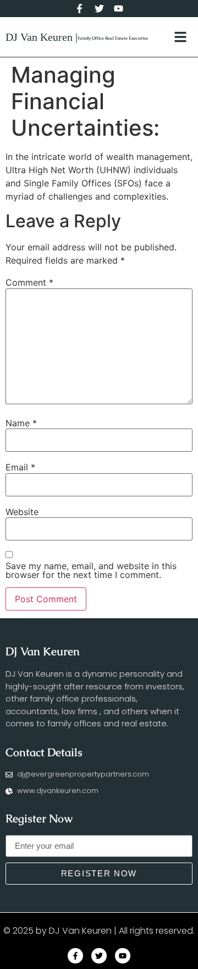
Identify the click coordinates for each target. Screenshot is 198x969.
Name (21, 423)
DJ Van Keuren (43, 651)
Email (20, 467)
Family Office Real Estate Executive (113, 38)
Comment (29, 282)
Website (22, 511)
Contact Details (44, 752)
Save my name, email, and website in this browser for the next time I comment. (91, 570)
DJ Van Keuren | (42, 37)
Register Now (39, 818)
